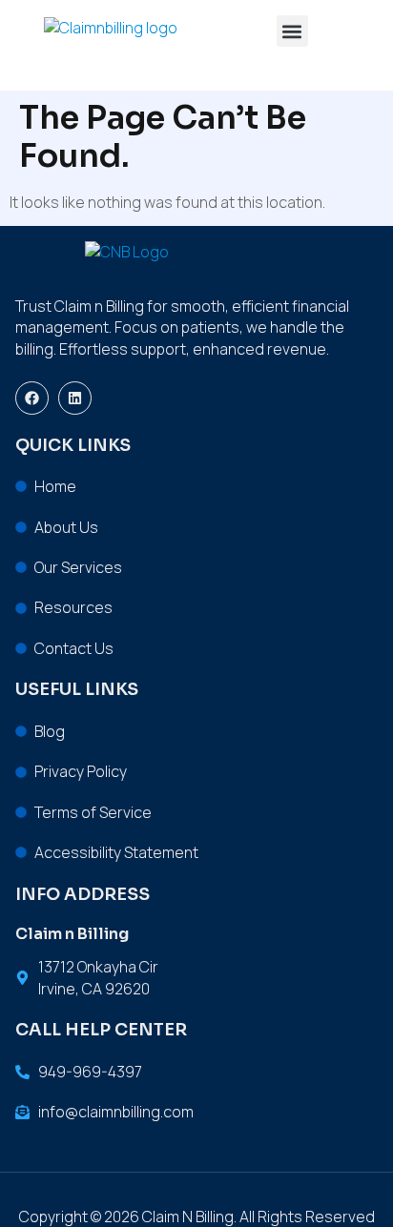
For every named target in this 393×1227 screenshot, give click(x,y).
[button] (292, 31)
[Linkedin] (75, 398)
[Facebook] (32, 398)
